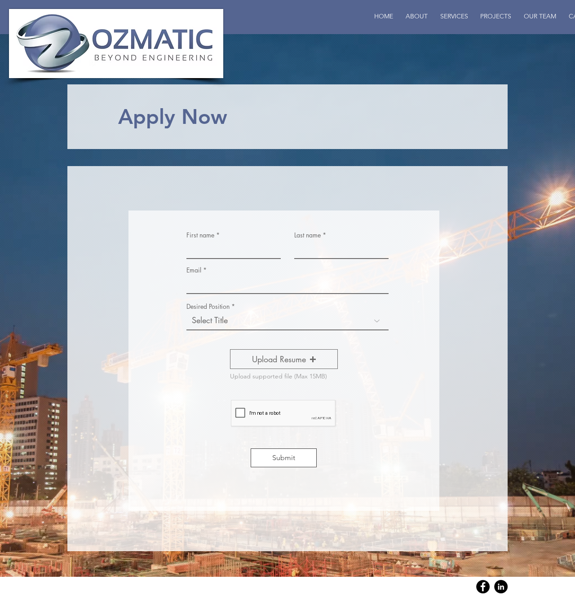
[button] (540, 16)
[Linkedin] (501, 586)
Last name (307, 235)
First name (200, 235)
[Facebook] (483, 586)
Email (193, 270)
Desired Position (208, 306)
